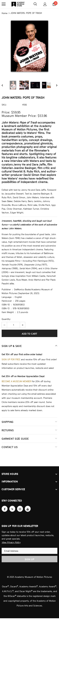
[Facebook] (5, 506)
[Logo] (18, 4)
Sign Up (29, 556)
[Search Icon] (35, 4)
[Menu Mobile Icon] (4, 4)
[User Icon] (45, 4)
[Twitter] (12, 506)
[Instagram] (20, 506)
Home (4, 13)
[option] (29, 46)
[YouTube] (28, 506)
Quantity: (6, 318)
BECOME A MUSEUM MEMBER (16, 380)
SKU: (4, 104)
